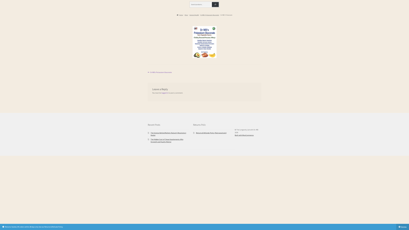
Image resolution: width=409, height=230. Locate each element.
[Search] (215, 4)
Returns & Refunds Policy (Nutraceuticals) (211, 133)
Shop (186, 15)
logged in (164, 93)
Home (181, 15)
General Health (194, 15)
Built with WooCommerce (244, 135)
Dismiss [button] (404, 227)
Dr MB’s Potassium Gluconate (209, 15)
